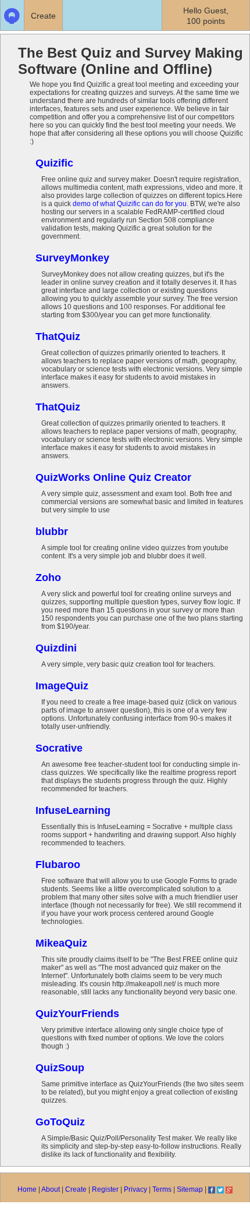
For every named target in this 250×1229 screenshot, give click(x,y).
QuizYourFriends (77, 1013)
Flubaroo (57, 864)
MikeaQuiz (61, 943)
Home (27, 1189)
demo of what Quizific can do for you (130, 204)
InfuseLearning (72, 810)
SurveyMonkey (72, 258)
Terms (162, 1189)
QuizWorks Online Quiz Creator (113, 477)
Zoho (48, 577)
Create (76, 1189)
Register (105, 1189)
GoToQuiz (60, 1122)
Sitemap (190, 1189)
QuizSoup (59, 1068)
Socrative (59, 748)
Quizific (54, 163)
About (50, 1189)
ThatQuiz (57, 336)
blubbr (51, 531)
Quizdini (56, 648)
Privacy (135, 1189)
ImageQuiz (61, 686)
